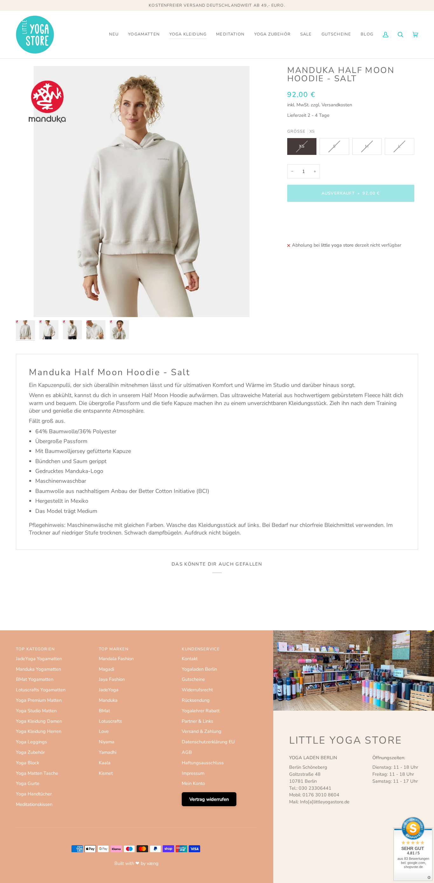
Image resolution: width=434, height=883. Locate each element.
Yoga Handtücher (34, 794)
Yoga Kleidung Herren (38, 731)
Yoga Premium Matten (39, 700)
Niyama (106, 742)
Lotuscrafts (110, 721)
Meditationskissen (34, 804)
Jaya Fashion (112, 679)
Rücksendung (196, 700)
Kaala (105, 763)
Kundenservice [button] (201, 649)
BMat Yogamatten (34, 679)
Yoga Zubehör (30, 752)
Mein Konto (193, 783)
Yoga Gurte (27, 783)
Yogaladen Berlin (199, 669)
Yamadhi (107, 752)
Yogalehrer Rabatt (201, 710)
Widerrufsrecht (197, 690)
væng (153, 863)
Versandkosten (337, 105)
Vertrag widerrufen (209, 799)
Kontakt (190, 658)
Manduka (108, 700)
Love (104, 731)
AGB (187, 752)
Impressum (193, 773)
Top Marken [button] (113, 649)
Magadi (106, 669)
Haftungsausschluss (203, 763)
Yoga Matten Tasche (37, 773)
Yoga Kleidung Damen (39, 721)
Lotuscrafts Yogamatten (40, 690)
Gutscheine (193, 679)
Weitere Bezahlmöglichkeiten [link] (317, 232)
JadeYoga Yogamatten (39, 658)
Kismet (106, 773)
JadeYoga (109, 690)
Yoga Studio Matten (36, 710)
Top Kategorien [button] (35, 649)
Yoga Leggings (31, 742)
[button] (144, 34)
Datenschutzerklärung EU (208, 742)
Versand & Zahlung (201, 731)
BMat (104, 710)
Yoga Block (27, 763)
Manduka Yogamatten (38, 669)
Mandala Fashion (116, 658)
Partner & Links (197, 721)
